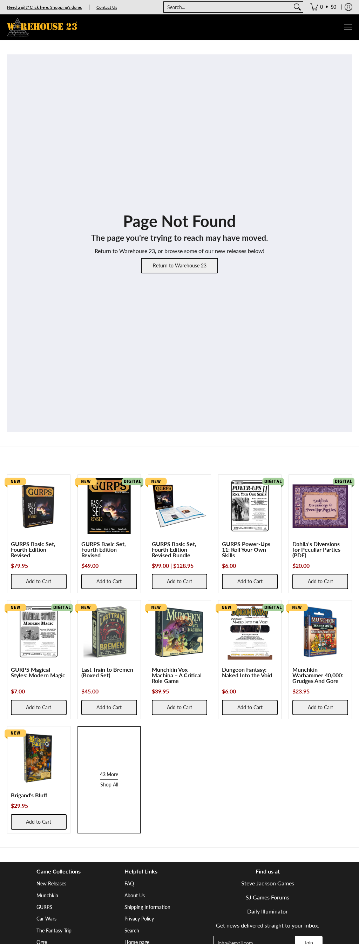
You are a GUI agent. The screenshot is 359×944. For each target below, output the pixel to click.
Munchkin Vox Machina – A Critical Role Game (177, 675)
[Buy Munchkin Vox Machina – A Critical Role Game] (180, 632)
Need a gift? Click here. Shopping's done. (44, 7)
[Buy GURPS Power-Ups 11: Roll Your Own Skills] (250, 506)
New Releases (51, 883)
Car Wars (46, 919)
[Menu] (348, 27)
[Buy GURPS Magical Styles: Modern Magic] (39, 632)
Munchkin (47, 895)
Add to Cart (38, 581)
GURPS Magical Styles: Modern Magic (38, 672)
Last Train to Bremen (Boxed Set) (107, 672)
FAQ (129, 883)
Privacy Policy (139, 919)
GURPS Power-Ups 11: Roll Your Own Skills (246, 549)
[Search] (297, 7)
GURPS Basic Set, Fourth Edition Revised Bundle (174, 549)
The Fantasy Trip (54, 930)
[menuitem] (323, 7)
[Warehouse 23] (42, 27)
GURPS (44, 907)
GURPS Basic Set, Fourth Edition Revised (33, 549)
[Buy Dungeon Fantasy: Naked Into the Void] (250, 632)
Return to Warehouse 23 (179, 265)
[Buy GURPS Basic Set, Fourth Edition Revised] (39, 506)
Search (131, 930)
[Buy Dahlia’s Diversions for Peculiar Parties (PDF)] (320, 506)
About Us (134, 895)
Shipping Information (147, 907)
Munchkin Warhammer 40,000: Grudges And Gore (317, 675)
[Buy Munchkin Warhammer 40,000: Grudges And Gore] (320, 632)
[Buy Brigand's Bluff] (39, 758)
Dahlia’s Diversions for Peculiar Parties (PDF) (316, 549)
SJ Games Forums (267, 897)
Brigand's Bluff (29, 795)
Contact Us (106, 7)
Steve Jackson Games (267, 883)
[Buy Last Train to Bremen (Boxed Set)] (109, 632)
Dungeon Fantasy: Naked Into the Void (247, 672)
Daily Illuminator (267, 911)
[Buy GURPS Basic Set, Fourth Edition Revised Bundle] (180, 506)
